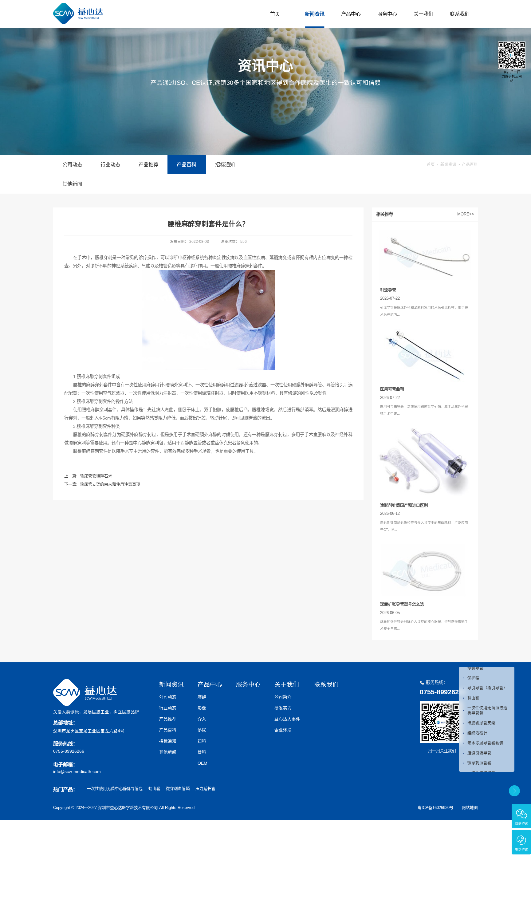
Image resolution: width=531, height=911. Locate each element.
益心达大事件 (287, 719)
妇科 (202, 741)
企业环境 (283, 730)
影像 (202, 708)
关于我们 (423, 14)
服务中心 (387, 14)
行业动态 (110, 164)
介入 (202, 719)
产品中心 (351, 14)
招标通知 (225, 164)
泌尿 (202, 730)
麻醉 (202, 697)
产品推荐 (148, 164)
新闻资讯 (314, 14)
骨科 (202, 752)
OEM (202, 763)
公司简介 (283, 697)
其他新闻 (72, 184)
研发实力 (283, 708)
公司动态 (72, 164)
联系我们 (460, 14)
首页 (275, 14)
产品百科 (186, 164)
